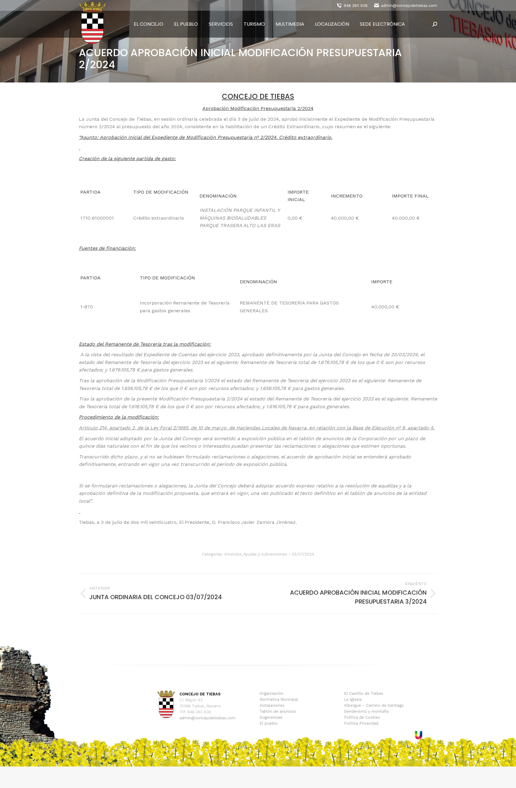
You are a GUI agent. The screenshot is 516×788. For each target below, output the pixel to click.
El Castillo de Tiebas (363, 693)
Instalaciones (272, 705)
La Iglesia (353, 699)
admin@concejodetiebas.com (409, 5)
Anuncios (233, 554)
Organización (271, 693)
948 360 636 (356, 5)
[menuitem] (149, 24)
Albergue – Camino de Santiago (374, 705)
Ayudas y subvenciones (265, 554)
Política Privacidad (361, 723)
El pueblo (268, 723)
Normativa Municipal (278, 699)
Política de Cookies (362, 717)
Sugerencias (270, 717)
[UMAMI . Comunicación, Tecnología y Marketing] (418, 738)
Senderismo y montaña (366, 711)
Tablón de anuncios (277, 711)
